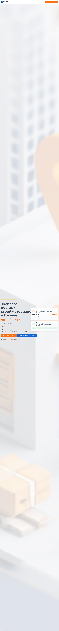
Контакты (39, 1)
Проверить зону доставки (28, 335)
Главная (13, 1)
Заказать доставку (9, 335)
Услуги (18, 1)
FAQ (24, 1)
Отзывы (33, 1)
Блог (28, 1)
